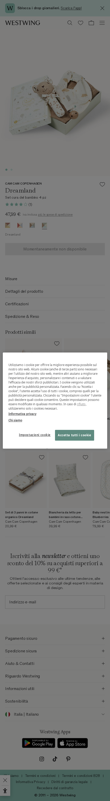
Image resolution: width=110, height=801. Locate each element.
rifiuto (81, 404)
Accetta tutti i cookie (74, 435)
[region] (55, 400)
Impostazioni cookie (35, 435)
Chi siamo (15, 420)
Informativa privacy (22, 414)
